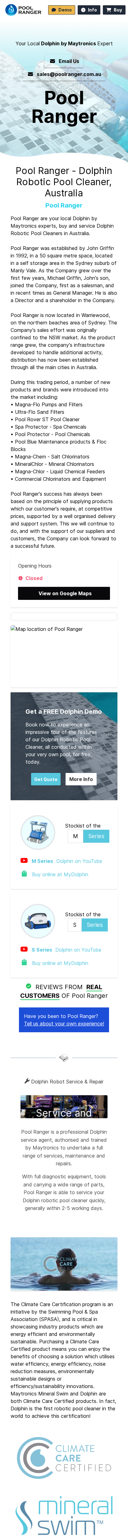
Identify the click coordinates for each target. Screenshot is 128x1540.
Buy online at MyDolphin (59, 874)
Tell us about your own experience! (64, 1023)
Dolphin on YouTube (67, 861)
